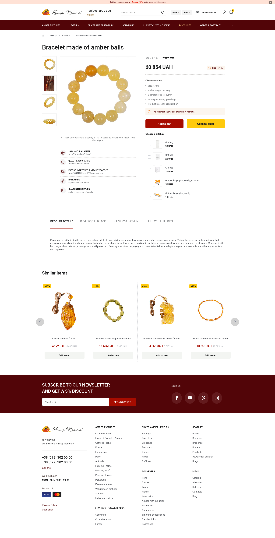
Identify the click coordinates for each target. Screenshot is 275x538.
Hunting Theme (103, 465)
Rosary (196, 447)
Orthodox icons (103, 433)
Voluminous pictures (106, 488)
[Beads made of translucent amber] (210, 311)
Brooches (147, 442)
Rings (145, 456)
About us (197, 482)
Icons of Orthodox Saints (108, 438)
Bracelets (66, 35)
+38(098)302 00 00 (99, 11)
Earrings (146, 433)
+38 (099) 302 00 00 (57, 462)
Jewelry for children (202, 456)
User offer (47, 509)
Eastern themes (103, 484)
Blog (194, 496)
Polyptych (100, 479)
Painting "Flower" (104, 475)
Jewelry (74, 25)
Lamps (98, 523)
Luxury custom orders (156, 25)
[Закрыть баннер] (270, 2)
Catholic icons (103, 442)
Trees (145, 487)
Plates (145, 491)
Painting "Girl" (102, 470)
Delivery (196, 487)
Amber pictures (51, 25)
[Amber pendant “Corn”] (64, 311)
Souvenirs (128, 25)
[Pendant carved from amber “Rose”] (162, 311)
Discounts (185, 25)
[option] (49, 64)
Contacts (197, 491)
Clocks (145, 482)
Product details (61, 221)
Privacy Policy (49, 504)
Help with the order (161, 221)
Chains (145, 452)
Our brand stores (208, 12)
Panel (98, 456)
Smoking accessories (153, 514)
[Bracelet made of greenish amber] (113, 311)
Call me (90, 15)
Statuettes (147, 505)
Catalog (196, 477)
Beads (195, 433)
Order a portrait (210, 25)
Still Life (99, 493)
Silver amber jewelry (100, 25)
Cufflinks (146, 461)
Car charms (148, 510)
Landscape (101, 452)
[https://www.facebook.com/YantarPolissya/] (177, 398)
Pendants (147, 447)
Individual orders (104, 498)
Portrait (99, 447)
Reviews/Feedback (93, 221)
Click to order (205, 123)
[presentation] (40, 322)
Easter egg (147, 523)
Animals (99, 461)
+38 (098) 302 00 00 (57, 457)
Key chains (147, 496)
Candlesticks (149, 519)
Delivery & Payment (126, 221)
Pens (144, 477)
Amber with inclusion (153, 500)
